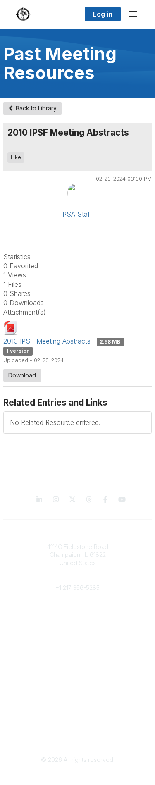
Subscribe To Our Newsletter (77, 690)
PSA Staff (77, 214)
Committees (77, 628)
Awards (78, 682)
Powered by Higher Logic (78, 774)
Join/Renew (77, 612)
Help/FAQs (77, 698)
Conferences (77, 674)
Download (22, 375)
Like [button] (16, 157)
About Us (77, 723)
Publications (77, 666)
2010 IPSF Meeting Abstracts (47, 341)
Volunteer (77, 641)
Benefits (78, 620)
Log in (102, 14)
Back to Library (35, 108)
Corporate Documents (78, 731)
